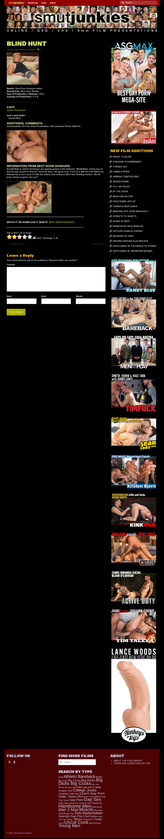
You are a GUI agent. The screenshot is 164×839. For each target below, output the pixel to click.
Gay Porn (76, 800)
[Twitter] (9, 761)
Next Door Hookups (27, 50)
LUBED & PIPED (121, 171)
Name (10, 296)
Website (79, 296)
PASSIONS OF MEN (123, 236)
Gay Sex (92, 799)
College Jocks (84, 790)
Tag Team (62, 819)
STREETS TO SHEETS (124, 216)
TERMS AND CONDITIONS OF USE (132, 763)
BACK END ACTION (123, 196)
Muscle (86, 809)
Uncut (61, 823)
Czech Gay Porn (92, 793)
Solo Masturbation (88, 813)
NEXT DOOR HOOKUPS (61, 222)
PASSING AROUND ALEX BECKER (130, 241)
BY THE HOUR (120, 191)
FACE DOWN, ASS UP (124, 201)
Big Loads (95, 784)
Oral (60, 813)
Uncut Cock (76, 822)
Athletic (70, 776)
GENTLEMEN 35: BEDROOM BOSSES (132, 251)
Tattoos (77, 819)
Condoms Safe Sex (68, 793)
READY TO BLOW (122, 156)
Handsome (97, 803)
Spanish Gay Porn (71, 816)
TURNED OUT (120, 166)
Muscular (98, 810)
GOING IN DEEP (121, 221)
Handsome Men (74, 806)
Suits (100, 816)
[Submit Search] (122, 3)
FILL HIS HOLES (121, 186)
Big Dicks (88, 780)
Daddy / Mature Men (70, 796)
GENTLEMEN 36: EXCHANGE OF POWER (134, 246)
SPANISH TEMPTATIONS (126, 176)
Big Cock (62, 781)
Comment (11, 265)
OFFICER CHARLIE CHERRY (128, 231)
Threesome (88, 819)
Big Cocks (74, 780)
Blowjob (61, 787)
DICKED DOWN (121, 181)
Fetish (66, 800)
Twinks (98, 819)
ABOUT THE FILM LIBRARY (128, 760)
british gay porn (85, 787)
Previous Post (17, 244)
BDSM (99, 777)
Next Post (97, 244)
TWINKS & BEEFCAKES (125, 206)
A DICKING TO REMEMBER (127, 161)
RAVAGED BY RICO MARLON (128, 226)
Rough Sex (69, 813)
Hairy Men (63, 803)
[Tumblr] (14, 761)
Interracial (97, 807)
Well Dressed (95, 823)
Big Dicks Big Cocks (80, 781)
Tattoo (70, 819)
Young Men (69, 825)
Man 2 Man (68, 809)
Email (44, 296)
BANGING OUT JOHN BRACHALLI (130, 211)
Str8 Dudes (90, 816)
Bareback (86, 776)
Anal (60, 777)
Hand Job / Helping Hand (81, 803)
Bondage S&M (70, 787)
